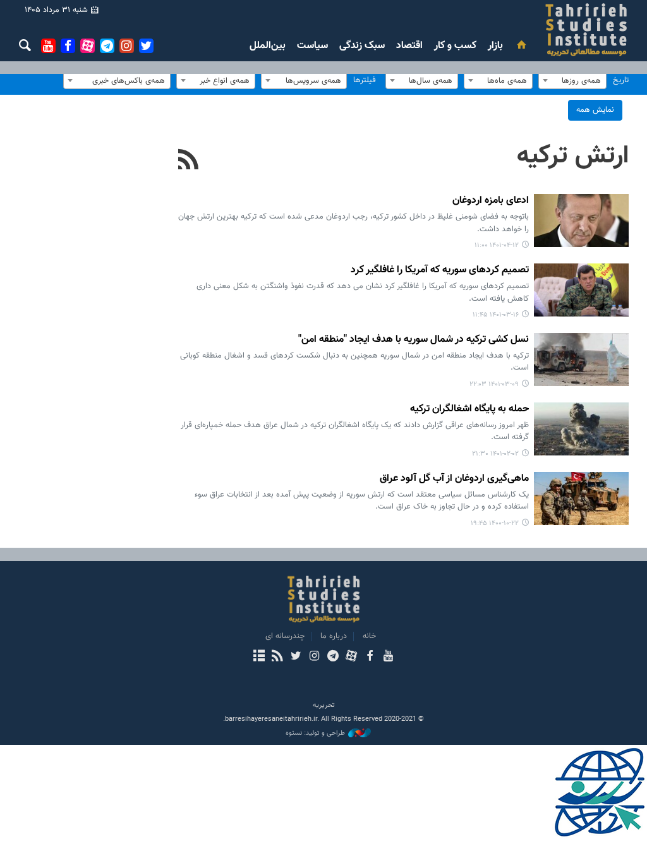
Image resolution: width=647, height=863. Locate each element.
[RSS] (188, 161)
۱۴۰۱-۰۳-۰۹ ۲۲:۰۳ (494, 384)
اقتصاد (409, 46)
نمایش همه (595, 110)
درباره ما (333, 636)
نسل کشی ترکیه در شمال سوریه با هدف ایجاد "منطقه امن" (413, 340)
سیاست (312, 46)
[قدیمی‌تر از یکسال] (581, 220)
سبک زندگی (362, 46)
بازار (495, 46)
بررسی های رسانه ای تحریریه (505, 29)
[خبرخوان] (277, 657)
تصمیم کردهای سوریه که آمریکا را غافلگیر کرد (440, 270)
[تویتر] (296, 657)
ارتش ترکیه (573, 156)
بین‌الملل (268, 46)
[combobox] (572, 80)
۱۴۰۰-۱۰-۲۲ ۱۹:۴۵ (495, 523)
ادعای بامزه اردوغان (490, 201)
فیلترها (364, 80)
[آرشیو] (259, 657)
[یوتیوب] (388, 657)
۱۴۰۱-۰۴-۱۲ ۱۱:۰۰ (497, 245)
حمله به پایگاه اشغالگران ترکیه (469, 409)
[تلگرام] (333, 657)
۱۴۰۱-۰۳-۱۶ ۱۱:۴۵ (496, 315)
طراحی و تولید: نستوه (315, 733)
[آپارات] (351, 657)
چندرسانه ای (285, 636)
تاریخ (621, 80)
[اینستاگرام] (314, 657)
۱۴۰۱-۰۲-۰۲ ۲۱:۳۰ (495, 454)
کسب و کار (455, 46)
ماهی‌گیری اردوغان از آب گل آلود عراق (454, 479)
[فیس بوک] (369, 657)
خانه (369, 636)
